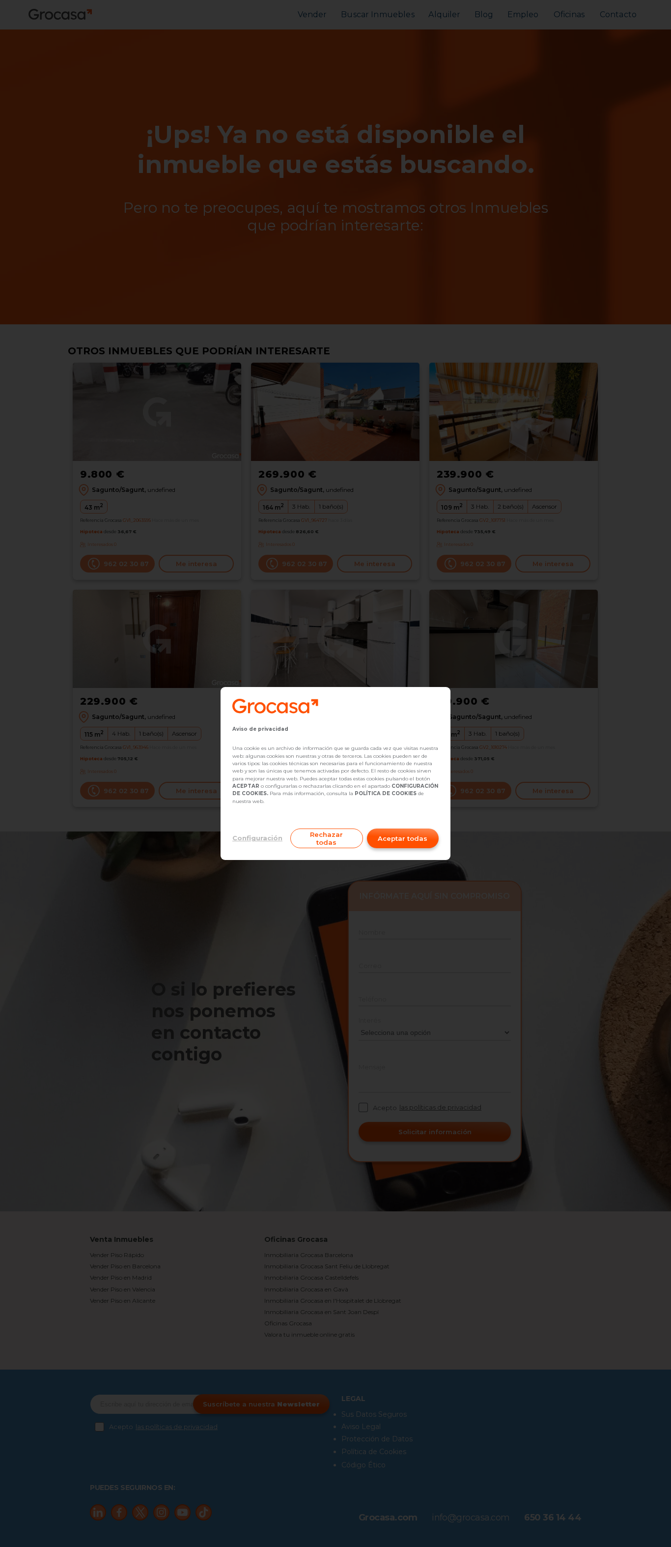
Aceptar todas (402, 838)
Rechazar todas (326, 838)
